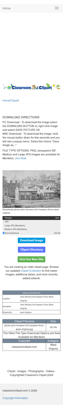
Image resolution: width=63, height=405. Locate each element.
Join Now (20, 158)
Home (7, 8)
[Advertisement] (31, 47)
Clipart (14, 100)
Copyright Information (15, 398)
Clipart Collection (31, 271)
